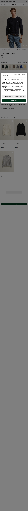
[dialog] (14, 88)
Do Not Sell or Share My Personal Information (14, 96)
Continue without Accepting (20, 74)
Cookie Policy (15, 90)
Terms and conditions (8, 89)
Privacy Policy (18, 89)
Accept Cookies (14, 100)
